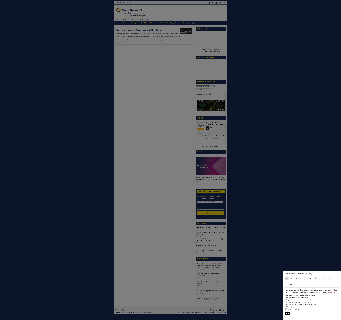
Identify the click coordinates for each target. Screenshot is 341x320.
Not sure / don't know (294, 309)
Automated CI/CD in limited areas (297, 298)
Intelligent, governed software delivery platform (302, 304)
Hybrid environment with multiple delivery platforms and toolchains (308, 300)
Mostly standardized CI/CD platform (298, 302)
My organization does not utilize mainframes (301, 307)
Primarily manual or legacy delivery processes (301, 295)
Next (287, 313)
